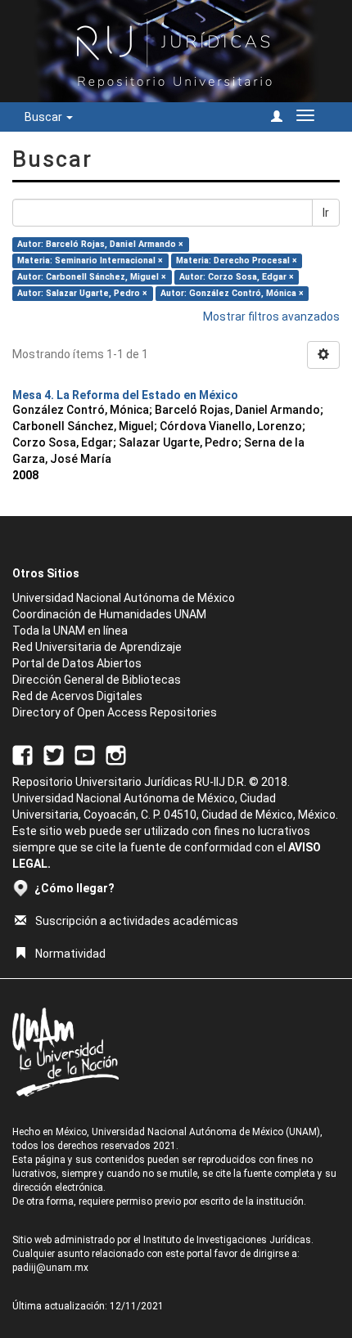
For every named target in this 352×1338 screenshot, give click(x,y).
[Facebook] (22, 754)
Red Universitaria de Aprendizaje (97, 646)
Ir (326, 212)
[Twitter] (53, 754)
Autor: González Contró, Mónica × (232, 293)
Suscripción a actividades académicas (136, 920)
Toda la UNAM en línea (70, 630)
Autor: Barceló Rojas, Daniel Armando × (100, 244)
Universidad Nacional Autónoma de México (123, 597)
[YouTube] (84, 754)
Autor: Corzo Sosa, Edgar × (236, 277)
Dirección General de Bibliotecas (96, 679)
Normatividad (70, 953)
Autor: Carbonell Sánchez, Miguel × (91, 277)
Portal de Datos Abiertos (77, 663)
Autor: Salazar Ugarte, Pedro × (82, 293)
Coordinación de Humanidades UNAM (109, 614)
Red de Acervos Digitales (77, 696)
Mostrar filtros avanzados (271, 316)
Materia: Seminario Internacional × (90, 260)
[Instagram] (116, 754)
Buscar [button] (45, 116)
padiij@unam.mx (50, 1267)
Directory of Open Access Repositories (114, 712)
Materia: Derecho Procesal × (236, 260)
